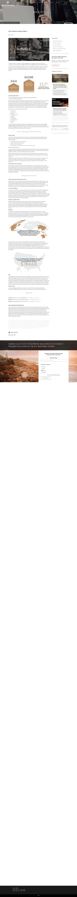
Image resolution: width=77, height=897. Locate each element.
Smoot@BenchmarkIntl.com (33, 297)
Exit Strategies (57, 44)
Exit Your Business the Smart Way (29, 175)
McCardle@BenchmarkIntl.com (34, 301)
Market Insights (57, 42)
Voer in (66, 128)
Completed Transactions (59, 48)
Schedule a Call (29, 292)
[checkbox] (53, 369)
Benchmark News (57, 50)
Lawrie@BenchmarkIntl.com (34, 299)
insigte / (3, 22)
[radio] (53, 366)
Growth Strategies (58, 46)
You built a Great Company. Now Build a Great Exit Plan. (29, 131)
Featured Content (57, 41)
